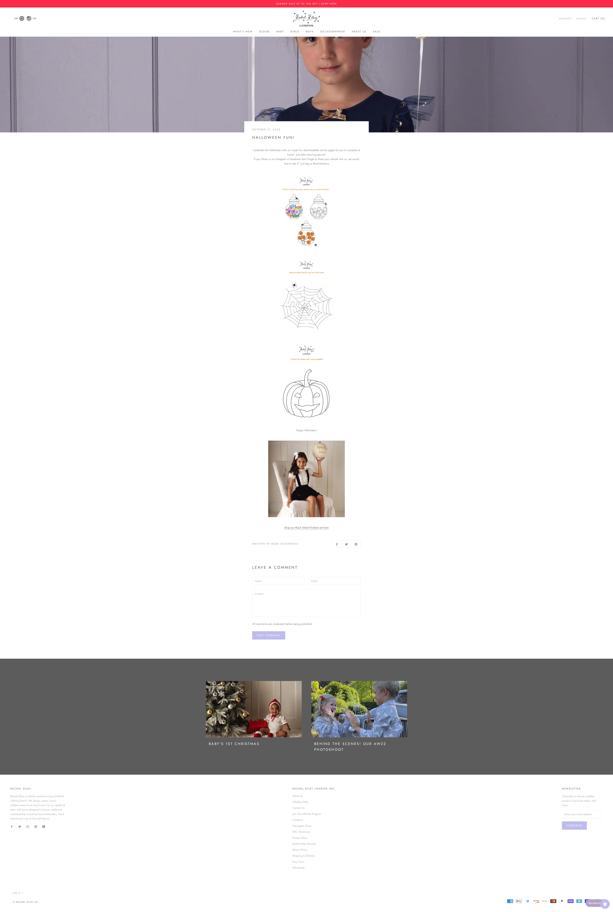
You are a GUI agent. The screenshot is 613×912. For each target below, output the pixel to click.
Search (581, 18)
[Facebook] (11, 826)
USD (34, 18)
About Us (359, 32)
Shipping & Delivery (303, 856)
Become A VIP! (597, 903)
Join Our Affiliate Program (306, 814)
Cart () (598, 18)
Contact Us (298, 808)
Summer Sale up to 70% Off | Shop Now (306, 3)
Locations (297, 820)
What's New (243, 32)
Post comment (269, 635)
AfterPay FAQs (300, 802)
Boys (310, 32)
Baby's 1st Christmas (234, 743)
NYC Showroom (301, 832)
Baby (280, 32)
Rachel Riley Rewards (304, 844)
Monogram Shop (301, 826)
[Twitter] (19, 826)
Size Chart (298, 862)
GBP (16, 18)
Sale (376, 32)
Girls (295, 32)
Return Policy (299, 850)
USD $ (17, 893)
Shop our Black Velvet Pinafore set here (306, 527)
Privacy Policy (299, 838)
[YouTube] (43, 826)
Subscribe (574, 825)
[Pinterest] (35, 826)
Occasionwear (332, 32)
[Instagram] (27, 826)
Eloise (264, 32)
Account (565, 18)
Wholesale (298, 868)
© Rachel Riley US (25, 902)
